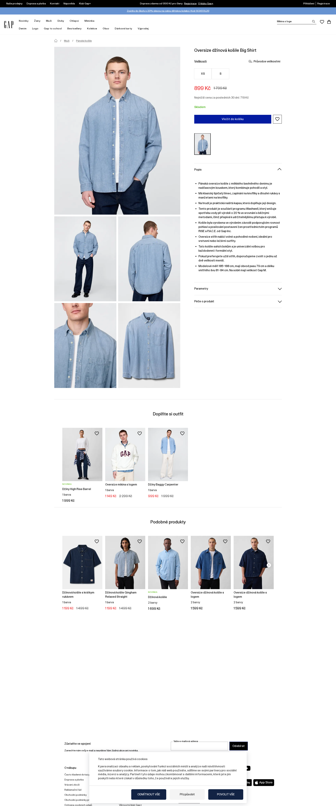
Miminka (89, 20)
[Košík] (329, 22)
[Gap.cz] (8, 24)
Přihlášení (308, 3)
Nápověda (69, 3)
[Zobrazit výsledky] (313, 21)
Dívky (61, 20)
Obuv (106, 28)
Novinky (24, 20)
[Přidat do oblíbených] (97, 433)
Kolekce (92, 28)
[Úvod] (55, 40)
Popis (198, 169)
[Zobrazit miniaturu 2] (149, 258)
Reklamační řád (72, 789)
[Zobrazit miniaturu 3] (85, 345)
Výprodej (143, 28)
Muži (49, 20)
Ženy (37, 20)
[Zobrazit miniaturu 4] (149, 345)
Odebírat (238, 746)
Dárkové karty (123, 28)
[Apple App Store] (263, 782)
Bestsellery (74, 28)
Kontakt (54, 3)
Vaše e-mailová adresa (186, 741)
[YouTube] (247, 768)
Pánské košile (84, 40)
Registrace (190, 3)
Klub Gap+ (85, 3)
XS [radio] (203, 73)
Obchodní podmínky (75, 794)
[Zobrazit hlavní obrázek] (117, 131)
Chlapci (74, 20)
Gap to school (53, 28)
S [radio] (220, 73)
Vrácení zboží (72, 784)
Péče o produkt (204, 301)
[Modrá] (202, 144)
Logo (35, 28)
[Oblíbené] (322, 22)
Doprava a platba (36, 3)
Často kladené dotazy (76, 774)
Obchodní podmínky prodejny (80, 799)
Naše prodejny (14, 3)
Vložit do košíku (233, 119)
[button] (277, 119)
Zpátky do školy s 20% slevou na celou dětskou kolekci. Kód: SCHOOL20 (168, 10)
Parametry (201, 288)
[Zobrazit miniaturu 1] (85, 258)
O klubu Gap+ (205, 3)
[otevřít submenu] (30, 21)
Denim (23, 28)
